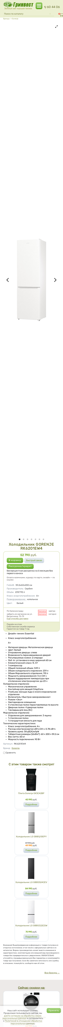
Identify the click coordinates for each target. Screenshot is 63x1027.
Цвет (9, 603)
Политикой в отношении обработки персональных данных (23, 1022)
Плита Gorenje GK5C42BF (31, 793)
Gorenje (15, 19)
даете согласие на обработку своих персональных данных (22, 1017)
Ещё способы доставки (17, 618)
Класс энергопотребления (21, 596)
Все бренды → (52, 973)
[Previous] (8, 280)
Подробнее (31, 804)
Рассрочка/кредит (20, 566)
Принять (54, 1010)
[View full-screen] (56, 26)
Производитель (15, 588)
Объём (10, 592)
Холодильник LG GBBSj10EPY (31, 836)
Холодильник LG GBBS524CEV (31, 882)
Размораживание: (16, 599)
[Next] (55, 280)
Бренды (6, 19)
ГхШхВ (11, 585)
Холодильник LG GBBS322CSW (31, 925)
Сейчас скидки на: (31, 987)
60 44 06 (53, 7)
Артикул (8, 744)
